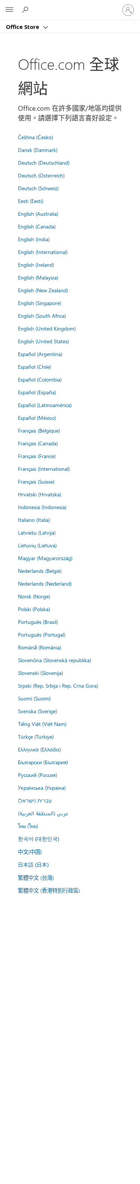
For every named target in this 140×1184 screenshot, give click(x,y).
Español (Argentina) (40, 354)
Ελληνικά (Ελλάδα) (39, 749)
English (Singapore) (39, 303)
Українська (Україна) (42, 787)
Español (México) (37, 417)
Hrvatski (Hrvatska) (39, 494)
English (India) (34, 239)
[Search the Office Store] (26, 10)
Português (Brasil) (38, 621)
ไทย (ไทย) (28, 825)
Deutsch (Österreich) (41, 175)
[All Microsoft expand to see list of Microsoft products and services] (9, 10)
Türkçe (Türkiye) (36, 736)
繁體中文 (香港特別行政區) (49, 890)
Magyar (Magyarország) (45, 558)
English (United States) (43, 341)
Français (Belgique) (39, 430)
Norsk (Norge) (34, 596)
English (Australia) (38, 213)
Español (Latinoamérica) (45, 405)
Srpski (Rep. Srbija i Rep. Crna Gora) (58, 685)
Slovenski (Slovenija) (40, 672)
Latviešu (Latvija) (37, 532)
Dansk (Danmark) (37, 149)
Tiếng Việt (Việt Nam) (42, 723)
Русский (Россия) (37, 774)
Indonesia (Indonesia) (42, 507)
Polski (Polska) (34, 609)
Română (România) (39, 647)
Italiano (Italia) (34, 519)
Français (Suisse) (36, 481)
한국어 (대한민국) (38, 838)
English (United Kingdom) (47, 328)
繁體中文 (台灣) (36, 877)
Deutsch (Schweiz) (38, 188)
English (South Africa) (42, 315)
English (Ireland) (36, 264)
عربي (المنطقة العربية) (43, 813)
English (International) (43, 251)
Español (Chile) (34, 366)
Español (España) (37, 392)
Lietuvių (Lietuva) (37, 545)
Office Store (23, 26)
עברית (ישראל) (35, 800)
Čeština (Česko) (35, 137)
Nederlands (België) (40, 570)
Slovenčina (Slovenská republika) (54, 660)
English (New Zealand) (43, 290)
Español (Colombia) (40, 379)
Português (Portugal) (41, 634)
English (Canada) (37, 226)
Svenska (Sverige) (37, 711)
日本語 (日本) (33, 864)
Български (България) (43, 762)
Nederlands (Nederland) (45, 583)
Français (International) (44, 468)
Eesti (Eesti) (30, 200)
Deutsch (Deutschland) (43, 162)
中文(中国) (30, 851)
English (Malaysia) (38, 277)
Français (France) (37, 456)
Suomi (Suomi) (34, 698)
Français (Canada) (38, 443)
